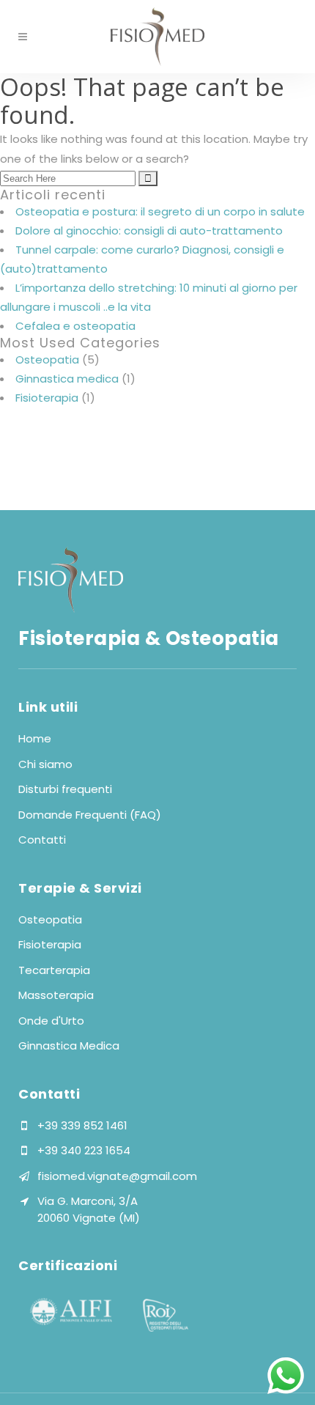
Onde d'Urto (51, 1020)
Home (34, 738)
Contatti (42, 839)
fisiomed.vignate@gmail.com (117, 1176)
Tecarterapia (54, 970)
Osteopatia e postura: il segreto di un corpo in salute (160, 211)
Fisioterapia (46, 397)
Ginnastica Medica (68, 1045)
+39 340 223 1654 (83, 1150)
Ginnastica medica (67, 378)
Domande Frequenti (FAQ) (89, 814)
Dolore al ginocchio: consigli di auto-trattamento (149, 230)
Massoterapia (56, 995)
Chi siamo (45, 764)
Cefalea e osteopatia (75, 325)
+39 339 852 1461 (82, 1125)
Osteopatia (47, 359)
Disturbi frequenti (65, 789)
